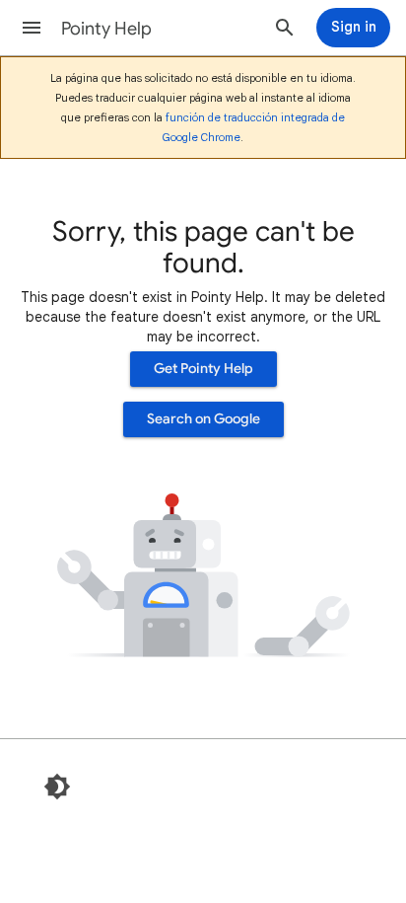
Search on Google (203, 419)
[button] (31, 27)
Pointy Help (106, 28)
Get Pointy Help (203, 368)
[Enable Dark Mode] (57, 786)
